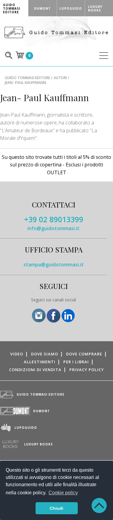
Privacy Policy (86, 369)
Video (16, 354)
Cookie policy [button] (63, 492)
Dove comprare (84, 354)
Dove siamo (44, 354)
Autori (60, 77)
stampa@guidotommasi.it (54, 264)
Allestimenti (39, 361)
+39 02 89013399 (53, 219)
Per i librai (76, 361)
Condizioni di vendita (35, 369)
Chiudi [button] (56, 508)
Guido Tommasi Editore (27, 77)
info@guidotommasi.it (53, 228)
